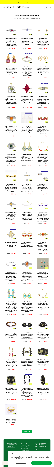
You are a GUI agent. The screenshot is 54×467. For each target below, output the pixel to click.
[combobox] (34, 7)
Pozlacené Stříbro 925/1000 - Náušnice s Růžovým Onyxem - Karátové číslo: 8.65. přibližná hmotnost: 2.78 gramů (11, 363)
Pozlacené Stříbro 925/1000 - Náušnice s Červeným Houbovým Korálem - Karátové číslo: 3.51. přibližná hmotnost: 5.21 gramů (43, 130)
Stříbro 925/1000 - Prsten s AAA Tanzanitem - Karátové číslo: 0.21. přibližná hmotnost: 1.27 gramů (27, 41)
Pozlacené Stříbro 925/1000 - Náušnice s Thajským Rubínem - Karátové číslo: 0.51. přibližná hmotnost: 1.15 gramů (11, 70)
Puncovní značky (24, 448)
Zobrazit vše (27, 431)
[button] (4, 7)
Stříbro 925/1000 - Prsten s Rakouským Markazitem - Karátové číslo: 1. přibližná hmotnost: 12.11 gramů (43, 391)
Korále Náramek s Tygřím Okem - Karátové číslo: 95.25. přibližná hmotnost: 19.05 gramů (11, 335)
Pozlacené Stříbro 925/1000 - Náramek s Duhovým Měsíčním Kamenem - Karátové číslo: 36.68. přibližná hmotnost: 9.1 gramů (27, 216)
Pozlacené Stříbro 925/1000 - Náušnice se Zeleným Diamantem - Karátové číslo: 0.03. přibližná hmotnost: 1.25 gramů (43, 70)
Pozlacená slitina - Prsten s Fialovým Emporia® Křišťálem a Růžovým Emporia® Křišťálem (11, 420)
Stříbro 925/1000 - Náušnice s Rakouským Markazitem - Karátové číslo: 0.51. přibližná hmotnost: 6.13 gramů (27, 362)
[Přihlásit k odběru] (45, 450)
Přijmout (41, 463)
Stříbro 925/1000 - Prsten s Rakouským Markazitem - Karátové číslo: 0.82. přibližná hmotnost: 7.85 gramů (11, 391)
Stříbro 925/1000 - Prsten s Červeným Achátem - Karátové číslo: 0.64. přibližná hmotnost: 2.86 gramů (11, 129)
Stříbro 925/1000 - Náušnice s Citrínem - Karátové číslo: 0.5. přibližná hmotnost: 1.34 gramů (43, 187)
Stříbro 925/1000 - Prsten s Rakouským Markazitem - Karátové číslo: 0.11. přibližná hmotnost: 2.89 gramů (43, 335)
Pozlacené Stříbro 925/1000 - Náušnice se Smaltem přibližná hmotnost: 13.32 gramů (27, 244)
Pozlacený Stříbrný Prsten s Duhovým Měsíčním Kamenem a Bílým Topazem (11, 244)
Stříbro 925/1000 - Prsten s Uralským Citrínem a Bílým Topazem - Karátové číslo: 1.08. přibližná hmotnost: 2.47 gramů (11, 216)
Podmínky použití (25, 450)
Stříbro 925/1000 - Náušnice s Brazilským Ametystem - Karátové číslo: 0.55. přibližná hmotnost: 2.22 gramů (27, 129)
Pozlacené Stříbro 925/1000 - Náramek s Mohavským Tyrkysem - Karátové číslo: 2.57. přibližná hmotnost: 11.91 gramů (43, 305)
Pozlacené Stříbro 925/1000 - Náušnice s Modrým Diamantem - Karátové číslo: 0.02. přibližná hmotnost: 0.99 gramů (43, 42)
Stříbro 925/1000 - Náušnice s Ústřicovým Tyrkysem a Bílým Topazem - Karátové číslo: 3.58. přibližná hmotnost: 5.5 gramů (42, 276)
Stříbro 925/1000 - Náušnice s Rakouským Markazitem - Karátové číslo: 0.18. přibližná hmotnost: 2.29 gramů (27, 335)
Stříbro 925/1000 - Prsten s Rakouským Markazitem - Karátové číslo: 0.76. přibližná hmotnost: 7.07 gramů (43, 362)
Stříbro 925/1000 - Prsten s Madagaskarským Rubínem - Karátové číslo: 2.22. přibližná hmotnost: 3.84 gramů (27, 99)
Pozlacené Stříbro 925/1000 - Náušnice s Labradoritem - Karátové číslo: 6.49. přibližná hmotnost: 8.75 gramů (27, 157)
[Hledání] (43, 7)
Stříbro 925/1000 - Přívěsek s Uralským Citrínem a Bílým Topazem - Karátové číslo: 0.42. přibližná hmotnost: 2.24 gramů (26, 188)
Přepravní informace (25, 445)
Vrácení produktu (25, 446)
